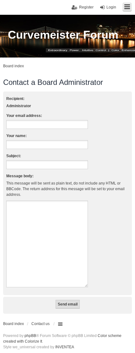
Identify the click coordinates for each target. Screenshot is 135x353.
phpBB (30, 336)
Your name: (16, 136)
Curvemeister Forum (63, 34)
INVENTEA (64, 347)
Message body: (20, 176)
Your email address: (24, 115)
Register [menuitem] (86, 7)
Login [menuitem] (111, 7)
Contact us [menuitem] (40, 324)
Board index (13, 324)
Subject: (13, 156)
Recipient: (15, 99)
